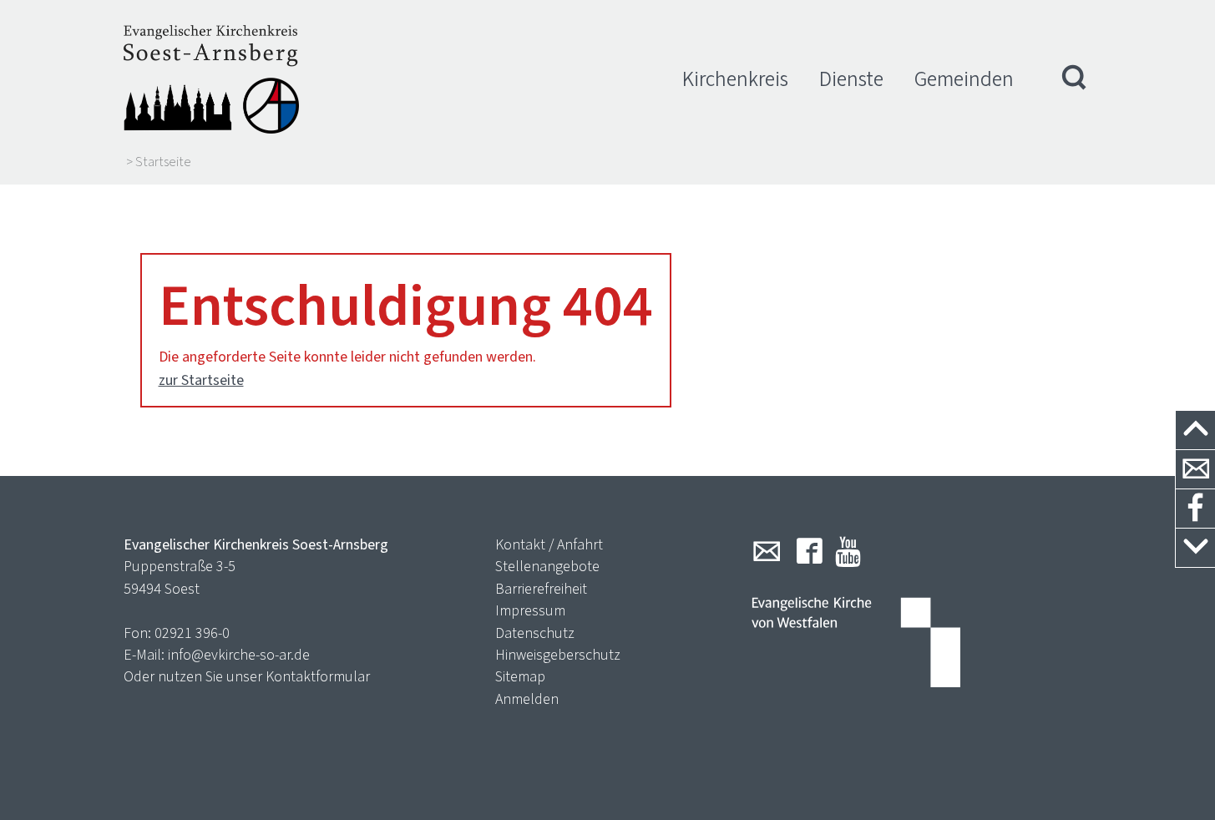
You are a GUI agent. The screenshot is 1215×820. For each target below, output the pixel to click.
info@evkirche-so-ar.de (239, 655)
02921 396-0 (192, 633)
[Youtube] (848, 551)
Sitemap (520, 676)
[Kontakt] (1195, 469)
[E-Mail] (767, 551)
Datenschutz (535, 633)
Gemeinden (964, 79)
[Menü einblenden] (1074, 79)
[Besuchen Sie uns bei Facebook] (1195, 509)
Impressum (530, 610)
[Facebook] (810, 551)
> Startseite (158, 162)
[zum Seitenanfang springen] (1195, 430)
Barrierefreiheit (541, 589)
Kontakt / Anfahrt (549, 544)
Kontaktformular (318, 676)
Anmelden (527, 699)
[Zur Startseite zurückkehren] (211, 79)
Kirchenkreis (735, 79)
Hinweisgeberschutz (557, 655)
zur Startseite (201, 380)
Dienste (851, 79)
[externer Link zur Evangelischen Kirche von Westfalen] (856, 643)
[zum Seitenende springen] (1195, 548)
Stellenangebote (547, 566)
